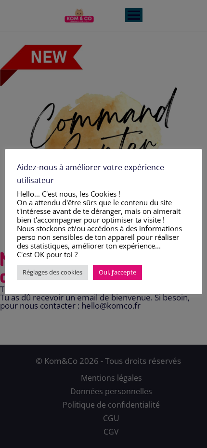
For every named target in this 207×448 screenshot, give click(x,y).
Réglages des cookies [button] (52, 272)
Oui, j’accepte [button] (117, 272)
